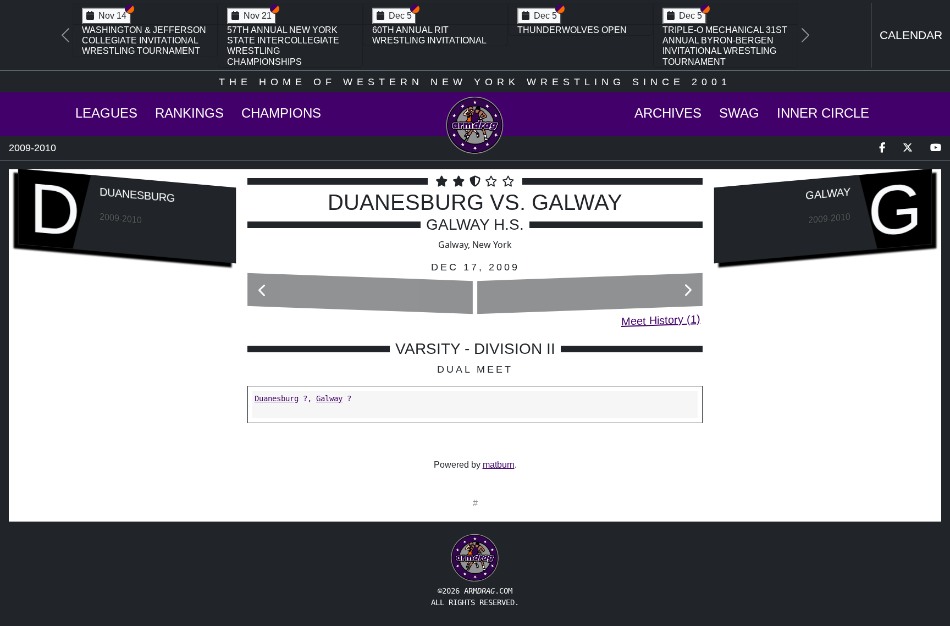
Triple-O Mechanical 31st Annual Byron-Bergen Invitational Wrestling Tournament (724, 46)
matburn (499, 464)
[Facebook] (882, 148)
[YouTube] (935, 148)
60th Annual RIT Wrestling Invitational (429, 35)
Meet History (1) (660, 320)
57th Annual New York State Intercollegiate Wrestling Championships (283, 46)
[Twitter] (907, 148)
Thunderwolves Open (572, 30)
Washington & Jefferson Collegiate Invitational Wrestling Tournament (144, 40)
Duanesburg (137, 194)
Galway (329, 398)
